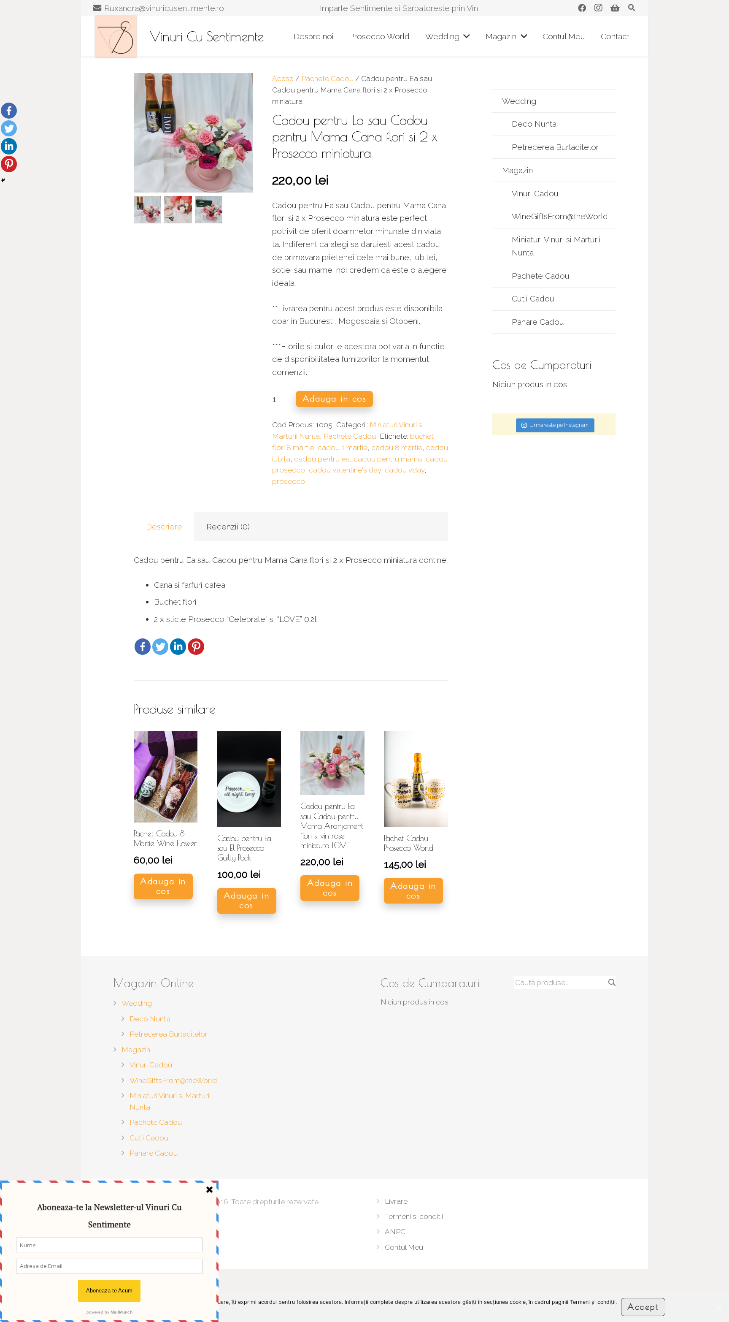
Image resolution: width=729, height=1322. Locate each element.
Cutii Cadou (533, 298)
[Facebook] (582, 8)
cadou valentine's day (345, 470)
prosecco (288, 481)
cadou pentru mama (388, 459)
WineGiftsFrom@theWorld (560, 216)
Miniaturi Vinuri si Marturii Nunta (556, 246)
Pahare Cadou (538, 321)
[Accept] (719, 1307)
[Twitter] (160, 646)
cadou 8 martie (396, 447)
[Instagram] (598, 8)
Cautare (604, 982)
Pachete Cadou (327, 78)
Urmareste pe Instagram (559, 425)
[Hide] (3, 180)
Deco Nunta (534, 123)
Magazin (517, 170)
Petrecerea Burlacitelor (555, 147)
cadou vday (404, 470)
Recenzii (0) (228, 526)
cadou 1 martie (342, 447)
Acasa (283, 78)
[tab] (164, 526)
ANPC (395, 1231)
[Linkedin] (178, 646)
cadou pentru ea (322, 459)
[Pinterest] (196, 646)
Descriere (164, 526)
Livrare (396, 1201)
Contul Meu (404, 1247)
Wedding (519, 101)
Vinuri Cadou (535, 193)
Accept (643, 1306)
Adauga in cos (334, 398)
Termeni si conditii (414, 1216)
